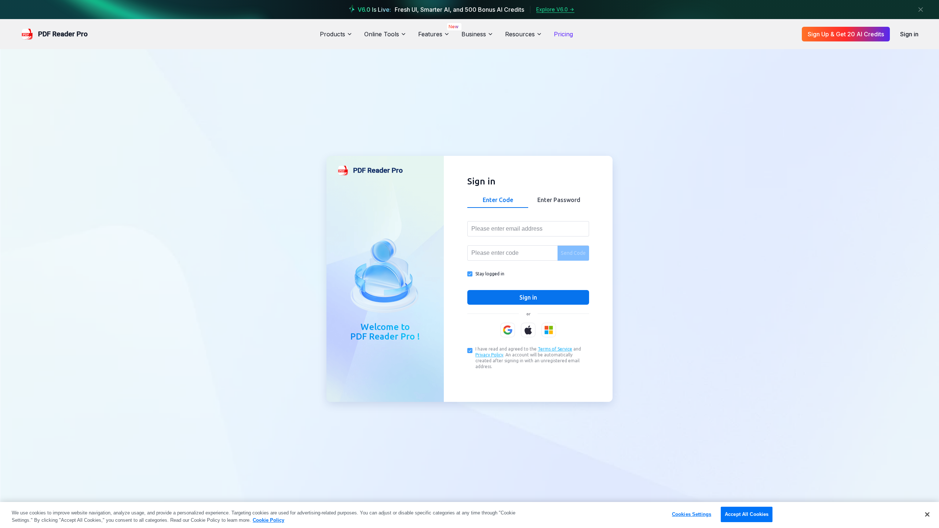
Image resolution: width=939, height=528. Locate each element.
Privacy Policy (489, 354)
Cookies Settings (691, 514)
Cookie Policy (268, 520)
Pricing (563, 34)
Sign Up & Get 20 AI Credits (846, 34)
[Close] (920, 9)
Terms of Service (555, 348)
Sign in (909, 34)
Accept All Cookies (746, 514)
